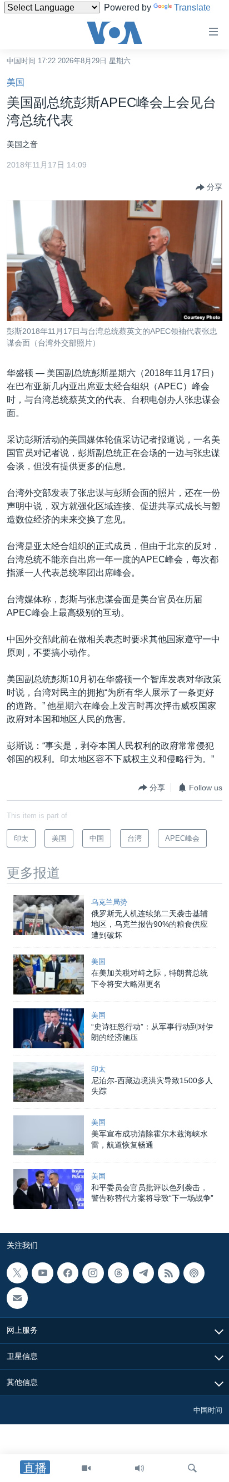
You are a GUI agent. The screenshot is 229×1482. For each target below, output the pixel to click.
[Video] (86, 1468)
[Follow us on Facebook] (67, 1272)
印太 (98, 1069)
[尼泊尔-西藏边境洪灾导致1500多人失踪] (48, 1082)
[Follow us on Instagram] (92, 1272)
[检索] (192, 1468)
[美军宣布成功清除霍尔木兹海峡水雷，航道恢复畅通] (48, 1135)
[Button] (209, 187)
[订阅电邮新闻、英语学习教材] (17, 1298)
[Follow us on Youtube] (42, 1272)
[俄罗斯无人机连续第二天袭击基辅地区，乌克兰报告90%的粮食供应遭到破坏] (48, 915)
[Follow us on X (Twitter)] (17, 1272)
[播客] (194, 1272)
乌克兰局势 (109, 902)
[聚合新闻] (168, 1272)
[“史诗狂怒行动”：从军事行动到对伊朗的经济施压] (48, 1028)
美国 (15, 82)
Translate (192, 7)
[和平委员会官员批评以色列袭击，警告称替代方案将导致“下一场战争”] (48, 1189)
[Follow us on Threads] (118, 1272)
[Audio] (139, 1468)
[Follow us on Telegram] (143, 1272)
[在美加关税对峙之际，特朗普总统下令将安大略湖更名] (48, 974)
